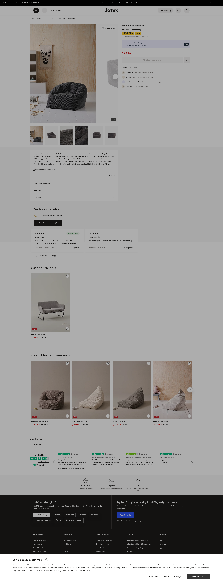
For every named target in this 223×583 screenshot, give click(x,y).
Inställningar (153, 576)
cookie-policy (84, 570)
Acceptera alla (198, 576)
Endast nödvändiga (172, 576)
